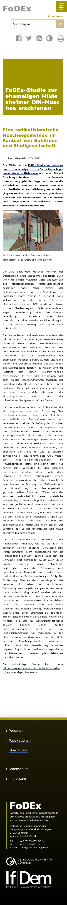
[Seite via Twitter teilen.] (29, 38)
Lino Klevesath (17, 158)
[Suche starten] (60, 23)
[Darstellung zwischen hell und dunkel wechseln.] (50, 38)
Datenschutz (18, 768)
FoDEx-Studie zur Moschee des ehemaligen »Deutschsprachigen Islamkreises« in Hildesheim (33, 169)
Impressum (17, 778)
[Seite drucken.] (60, 38)
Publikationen (20, 740)
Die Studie (9, 335)
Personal (16, 730)
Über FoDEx (18, 750)
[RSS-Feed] (39, 38)
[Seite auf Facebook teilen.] (19, 38)
